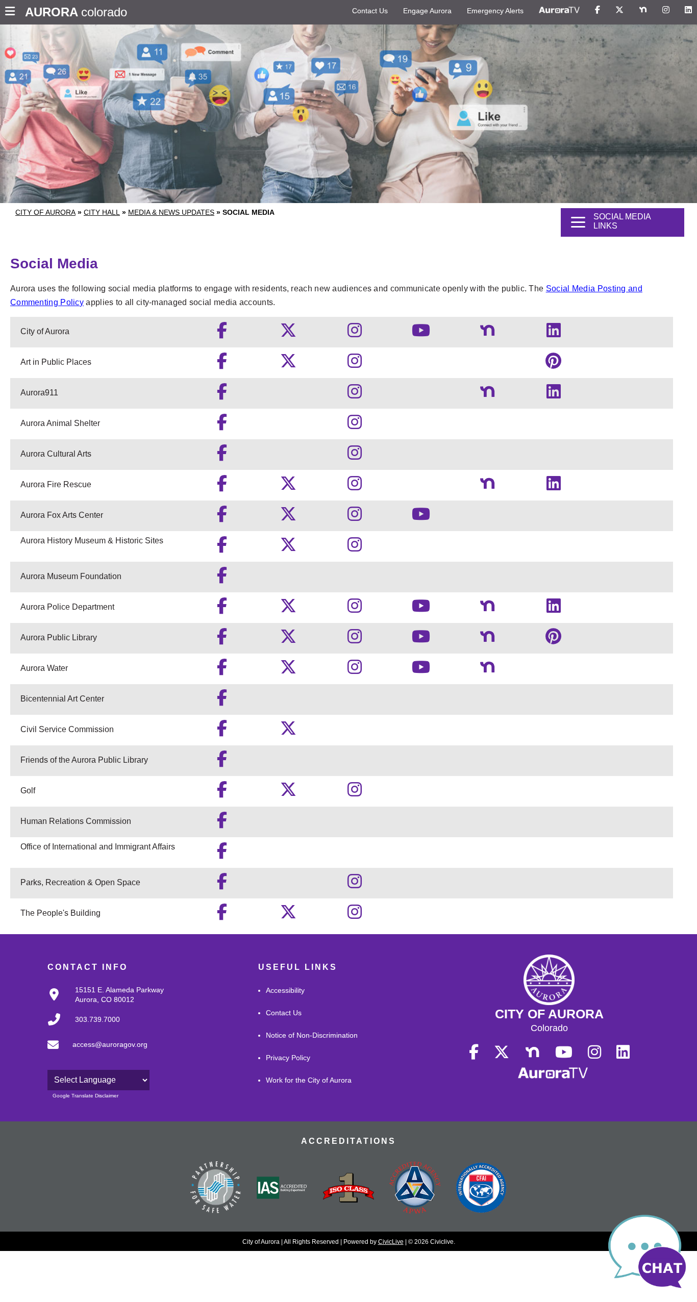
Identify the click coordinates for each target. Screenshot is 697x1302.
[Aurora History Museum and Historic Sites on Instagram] (354, 547)
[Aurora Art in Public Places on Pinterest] (553, 364)
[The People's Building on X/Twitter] (288, 915)
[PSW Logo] (215, 1188)
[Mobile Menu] (12, 12)
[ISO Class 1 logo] (348, 1189)
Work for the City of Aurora (309, 1080)
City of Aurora (45, 212)
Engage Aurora (427, 11)
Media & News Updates (171, 212)
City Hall (102, 212)
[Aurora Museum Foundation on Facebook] (222, 578)
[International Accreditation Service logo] (282, 1188)
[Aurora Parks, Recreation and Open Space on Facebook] (222, 884)
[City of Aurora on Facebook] (222, 333)
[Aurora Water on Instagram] (354, 670)
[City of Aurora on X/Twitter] (288, 333)
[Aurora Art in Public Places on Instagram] (354, 364)
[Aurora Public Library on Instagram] (354, 639)
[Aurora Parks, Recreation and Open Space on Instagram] (354, 884)
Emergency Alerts (495, 11)
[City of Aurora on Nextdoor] (487, 333)
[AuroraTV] (559, 10)
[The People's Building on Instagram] (354, 915)
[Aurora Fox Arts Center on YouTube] (421, 517)
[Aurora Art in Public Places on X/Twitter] (288, 364)
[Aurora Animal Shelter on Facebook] (222, 425)
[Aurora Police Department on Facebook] (222, 609)
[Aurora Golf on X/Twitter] (288, 792)
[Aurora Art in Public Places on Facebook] (222, 364)
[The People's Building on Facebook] (222, 915)
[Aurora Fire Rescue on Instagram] (354, 486)
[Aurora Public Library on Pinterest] (553, 639)
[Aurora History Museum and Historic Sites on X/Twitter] (288, 547)
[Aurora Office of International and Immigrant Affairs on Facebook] (222, 853)
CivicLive (391, 1241)
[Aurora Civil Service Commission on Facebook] (222, 731)
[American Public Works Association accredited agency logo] (414, 1189)
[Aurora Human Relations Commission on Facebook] (222, 823)
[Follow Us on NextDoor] (643, 10)
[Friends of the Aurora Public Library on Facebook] (222, 762)
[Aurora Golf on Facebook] (222, 792)
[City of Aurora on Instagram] (354, 333)
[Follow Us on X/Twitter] (619, 10)
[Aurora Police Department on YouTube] (421, 609)
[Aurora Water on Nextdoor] (487, 670)
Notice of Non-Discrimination (312, 1035)
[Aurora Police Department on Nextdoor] (487, 609)
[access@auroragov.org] (94, 1053)
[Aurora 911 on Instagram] (354, 394)
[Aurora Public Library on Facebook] (222, 639)
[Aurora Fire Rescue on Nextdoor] (487, 486)
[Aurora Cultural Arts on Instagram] (354, 456)
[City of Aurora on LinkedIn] (553, 333)
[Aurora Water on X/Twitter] (288, 670)
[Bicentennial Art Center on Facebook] (222, 700)
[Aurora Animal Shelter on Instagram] (354, 425)
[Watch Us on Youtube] (563, 1052)
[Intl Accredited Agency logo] (481, 1188)
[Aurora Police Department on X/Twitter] (288, 609)
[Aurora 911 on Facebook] (222, 394)
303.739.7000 (97, 1019)
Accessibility (285, 990)
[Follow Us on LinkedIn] (688, 10)
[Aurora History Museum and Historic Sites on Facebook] (222, 547)
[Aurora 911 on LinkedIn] (553, 394)
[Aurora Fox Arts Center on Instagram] (354, 517)
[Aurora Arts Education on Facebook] (222, 456)
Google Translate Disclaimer (85, 1095)
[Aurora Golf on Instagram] (354, 792)
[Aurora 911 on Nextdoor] (487, 394)
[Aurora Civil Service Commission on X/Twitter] (288, 731)
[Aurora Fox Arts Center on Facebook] (222, 517)
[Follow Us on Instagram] (665, 10)
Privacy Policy (288, 1058)
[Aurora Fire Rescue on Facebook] (222, 486)
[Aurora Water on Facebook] (222, 670)
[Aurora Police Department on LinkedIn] (553, 609)
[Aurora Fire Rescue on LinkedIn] (553, 486)
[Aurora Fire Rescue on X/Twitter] (288, 486)
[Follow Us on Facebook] (597, 10)
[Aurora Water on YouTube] (421, 670)
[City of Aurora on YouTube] (421, 333)
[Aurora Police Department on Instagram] (354, 609)
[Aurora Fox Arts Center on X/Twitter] (288, 517)
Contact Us (370, 11)
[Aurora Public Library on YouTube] (421, 639)
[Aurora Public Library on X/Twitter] (288, 639)
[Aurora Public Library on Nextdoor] (487, 639)
